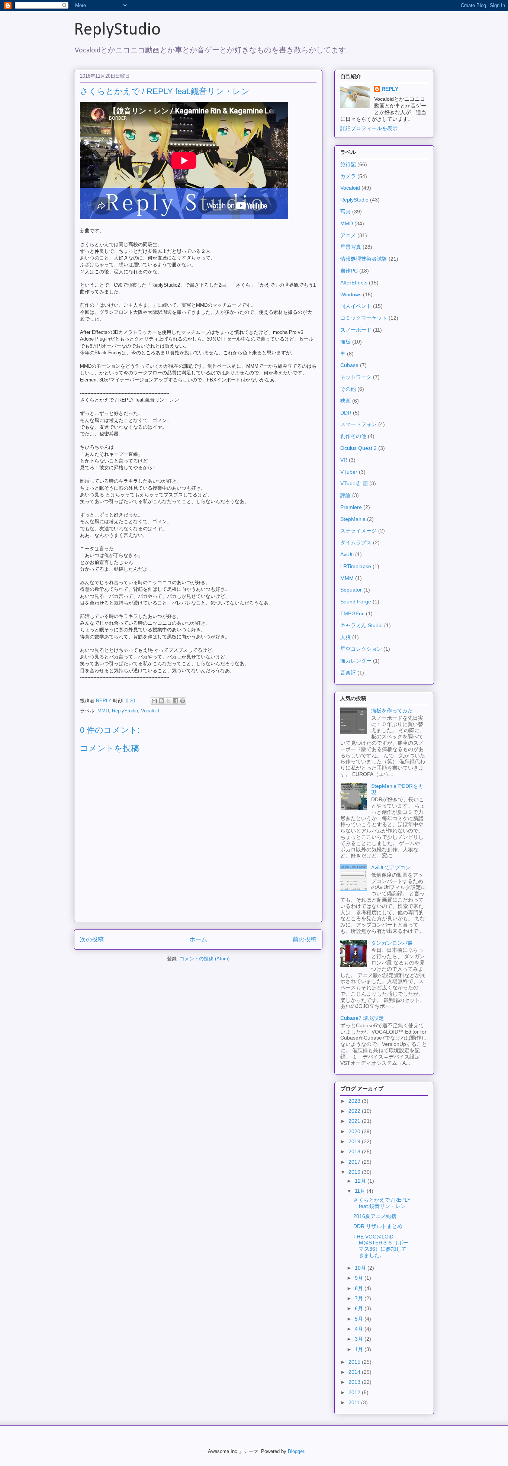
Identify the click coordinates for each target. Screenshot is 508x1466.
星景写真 (350, 247)
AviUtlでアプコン (391, 867)
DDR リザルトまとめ (377, 1226)
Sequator (351, 590)
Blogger (296, 1451)
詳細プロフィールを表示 (369, 128)
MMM (347, 578)
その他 (348, 389)
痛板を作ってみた (392, 710)
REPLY (390, 89)
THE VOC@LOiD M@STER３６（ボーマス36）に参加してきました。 (380, 1246)
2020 (355, 1131)
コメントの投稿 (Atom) (204, 958)
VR (343, 460)
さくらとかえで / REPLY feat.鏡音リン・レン (382, 1203)
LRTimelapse (355, 566)
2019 (355, 1141)
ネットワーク (356, 377)
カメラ (348, 176)
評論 (345, 495)
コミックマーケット (363, 318)
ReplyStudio (117, 30)
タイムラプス (356, 542)
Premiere (351, 507)
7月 (359, 1298)
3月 (359, 1339)
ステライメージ (358, 531)
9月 (359, 1278)
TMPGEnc (352, 613)
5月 (359, 1319)
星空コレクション (361, 649)
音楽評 (348, 673)
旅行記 (348, 164)
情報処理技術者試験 (363, 259)
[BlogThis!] (161, 701)
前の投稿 (304, 939)
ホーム (198, 939)
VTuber (348, 472)
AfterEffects (353, 283)
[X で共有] (168, 701)
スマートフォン (358, 424)
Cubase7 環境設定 (362, 1018)
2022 (355, 1111)
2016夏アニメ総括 (374, 1216)
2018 (355, 1151)
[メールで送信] (154, 701)
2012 (355, 1392)
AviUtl (347, 554)
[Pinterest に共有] (182, 701)
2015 (355, 1362)
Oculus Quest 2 (358, 448)
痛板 (345, 342)
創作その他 (353, 436)
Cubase (349, 365)
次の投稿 (92, 939)
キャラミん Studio (361, 625)
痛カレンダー (356, 661)
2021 (355, 1121)
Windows (350, 294)
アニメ (348, 235)
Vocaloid (150, 710)
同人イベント (356, 306)
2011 (354, 1402)
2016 (355, 1172)
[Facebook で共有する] (175, 701)
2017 (355, 1162)
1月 (359, 1349)
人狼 (345, 637)
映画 (345, 401)
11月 (361, 1191)
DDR (345, 413)
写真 (345, 212)
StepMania (353, 519)
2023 (355, 1101)
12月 (361, 1181)
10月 (361, 1268)
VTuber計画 (354, 483)
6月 (359, 1308)
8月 (359, 1288)
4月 (359, 1329)
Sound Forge (355, 602)
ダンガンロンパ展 (392, 943)
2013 (355, 1382)
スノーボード (356, 330)
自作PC (349, 271)
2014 (355, 1372)
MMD (103, 710)
